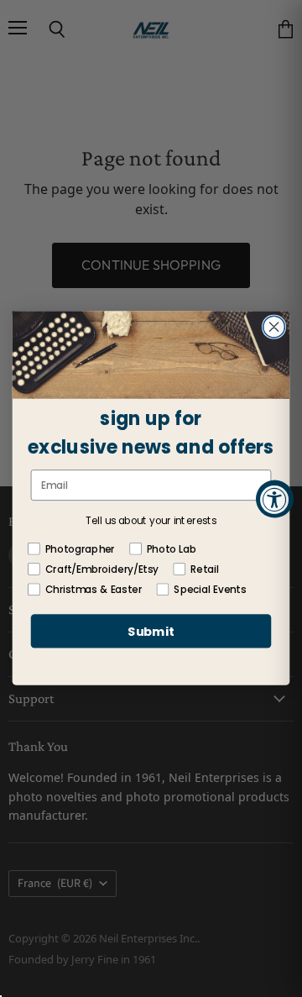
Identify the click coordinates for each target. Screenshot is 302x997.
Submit (151, 632)
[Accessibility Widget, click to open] (275, 498)
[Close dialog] (274, 327)
